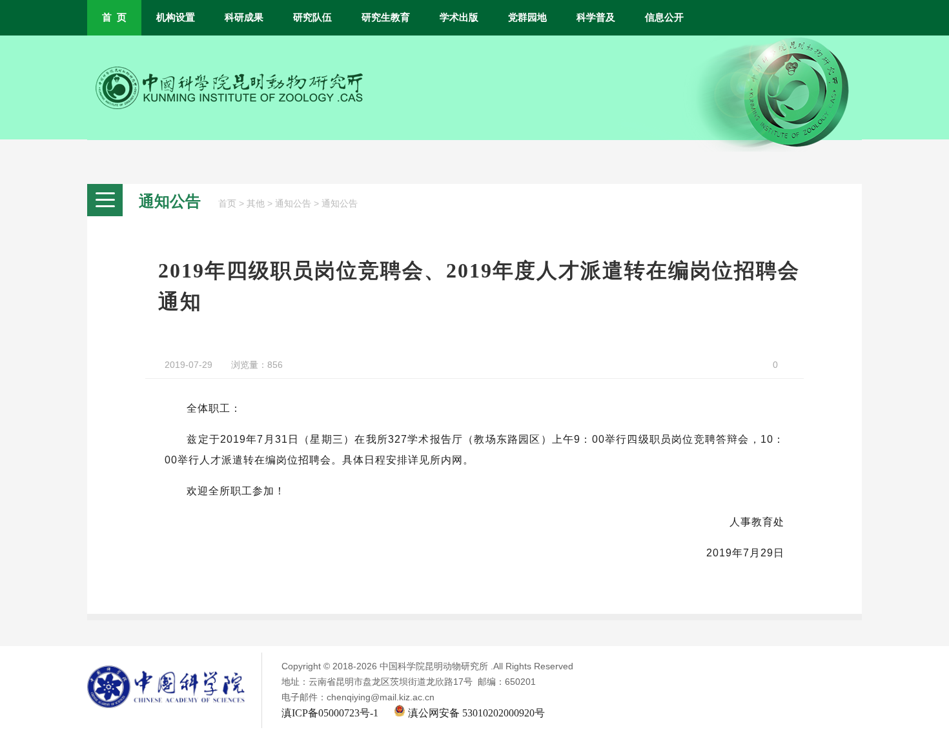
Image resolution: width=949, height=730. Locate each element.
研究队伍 (312, 17)
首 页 (114, 17)
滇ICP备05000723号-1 (329, 712)
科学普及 (596, 17)
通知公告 (293, 203)
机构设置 (175, 17)
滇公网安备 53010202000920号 (475, 712)
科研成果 (244, 17)
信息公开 (664, 17)
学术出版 (459, 17)
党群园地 (527, 17)
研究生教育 (386, 17)
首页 (227, 203)
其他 (256, 203)
